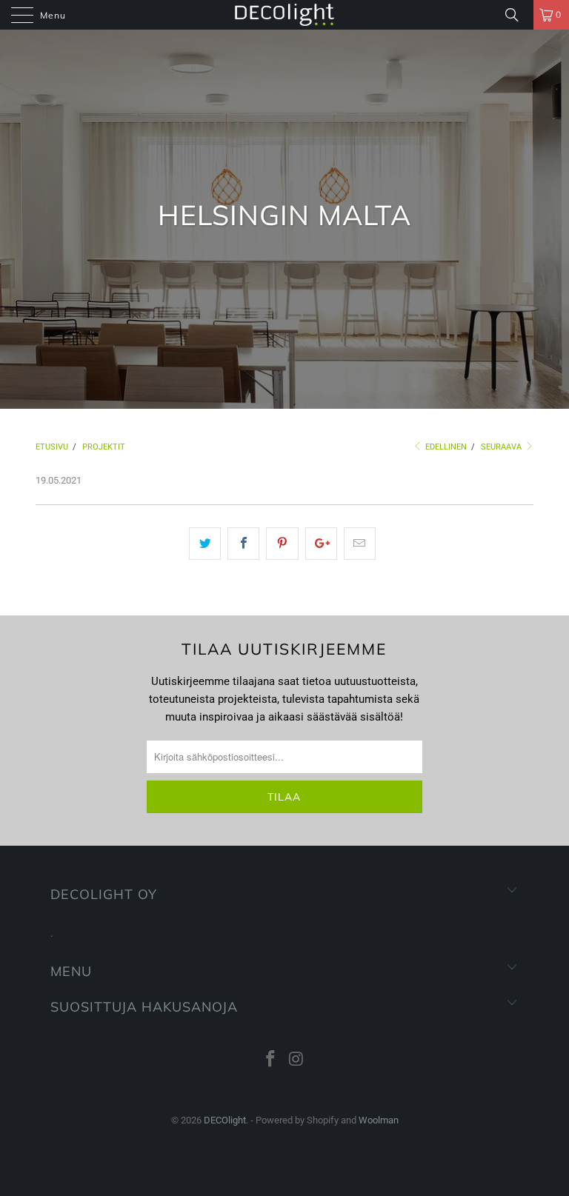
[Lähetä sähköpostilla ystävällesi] (360, 543)
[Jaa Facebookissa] (243, 543)
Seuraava (502, 447)
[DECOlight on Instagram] (297, 1060)
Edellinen (445, 447)
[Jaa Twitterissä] (205, 543)
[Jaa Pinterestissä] (282, 543)
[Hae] (517, 14)
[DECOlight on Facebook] (271, 1060)
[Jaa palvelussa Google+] (321, 543)
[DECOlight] (284, 15)
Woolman (379, 1120)
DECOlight (225, 1120)
